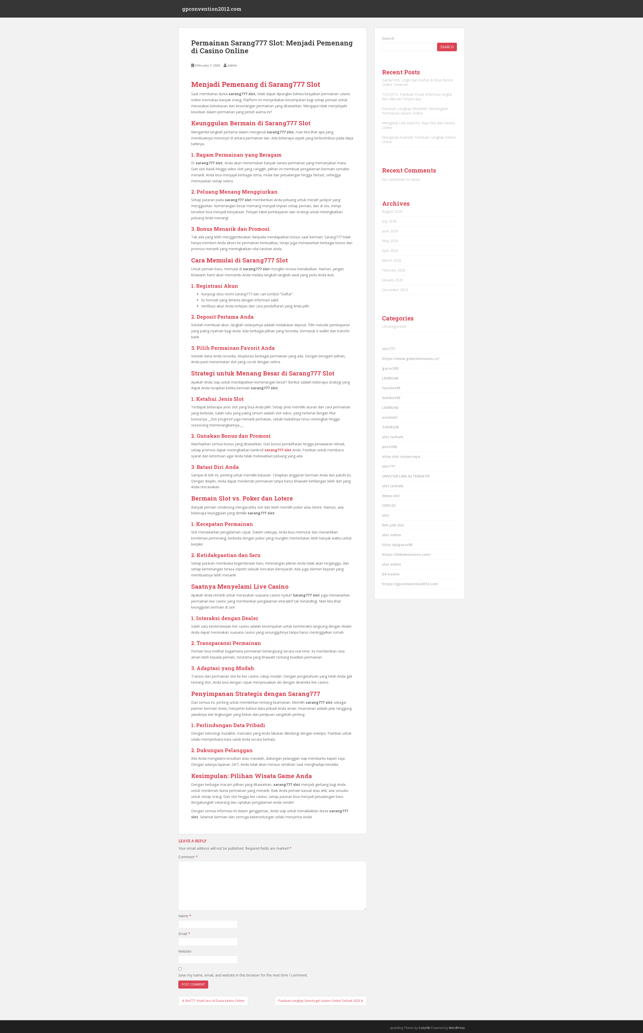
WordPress (457, 1028)
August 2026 (392, 211)
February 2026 (393, 270)
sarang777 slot (277, 450)
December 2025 (395, 289)
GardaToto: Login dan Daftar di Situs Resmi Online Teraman (417, 82)
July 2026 (389, 221)
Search (388, 38)
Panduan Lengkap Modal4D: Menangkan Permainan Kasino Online (415, 111)
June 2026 (390, 231)
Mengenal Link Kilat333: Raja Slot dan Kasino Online (418, 125)
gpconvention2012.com (211, 9)
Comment (188, 856)
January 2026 (392, 280)
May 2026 (390, 240)
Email (184, 933)
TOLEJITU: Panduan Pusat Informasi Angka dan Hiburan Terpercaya (417, 96)
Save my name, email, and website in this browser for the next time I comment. (243, 975)
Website (184, 951)
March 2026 (391, 260)
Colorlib (424, 1028)
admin (232, 65)
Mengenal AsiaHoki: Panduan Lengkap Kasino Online (419, 139)
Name (184, 915)
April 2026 (390, 250)
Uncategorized (394, 326)
